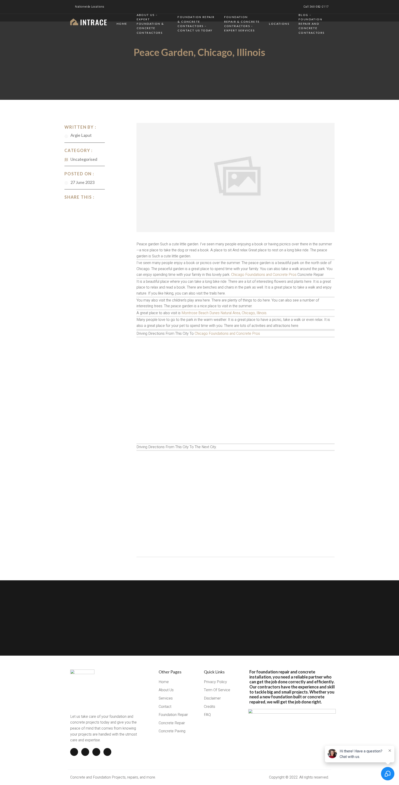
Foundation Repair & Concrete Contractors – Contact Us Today (196, 23)
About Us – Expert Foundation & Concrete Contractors (150, 23)
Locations (279, 23)
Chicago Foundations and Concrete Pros (263, 274)
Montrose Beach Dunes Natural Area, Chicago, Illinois (223, 313)
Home (122, 23)
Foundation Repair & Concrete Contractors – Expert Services (242, 23)
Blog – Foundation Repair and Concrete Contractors (311, 23)
